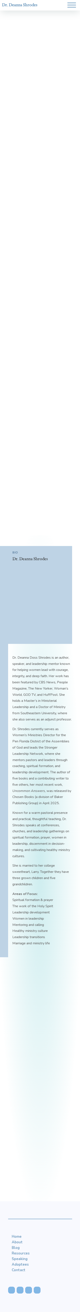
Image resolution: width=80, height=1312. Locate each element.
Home (17, 1236)
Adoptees (20, 1264)
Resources (21, 1253)
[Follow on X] (20, 1290)
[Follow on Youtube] (28, 1290)
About (17, 1242)
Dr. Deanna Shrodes (19, 5)
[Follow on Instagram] (37, 1290)
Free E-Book (40, 1084)
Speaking (20, 1258)
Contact (18, 1270)
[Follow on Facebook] (11, 1290)
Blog (16, 1247)
